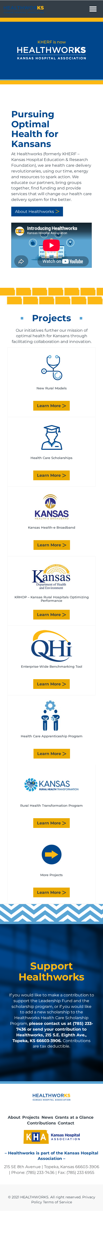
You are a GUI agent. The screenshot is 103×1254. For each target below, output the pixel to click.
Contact (66, 1123)
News (47, 1117)
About (14, 1117)
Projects (31, 1117)
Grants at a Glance (74, 1117)
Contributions (41, 1123)
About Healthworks (34, 211)
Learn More (49, 405)
